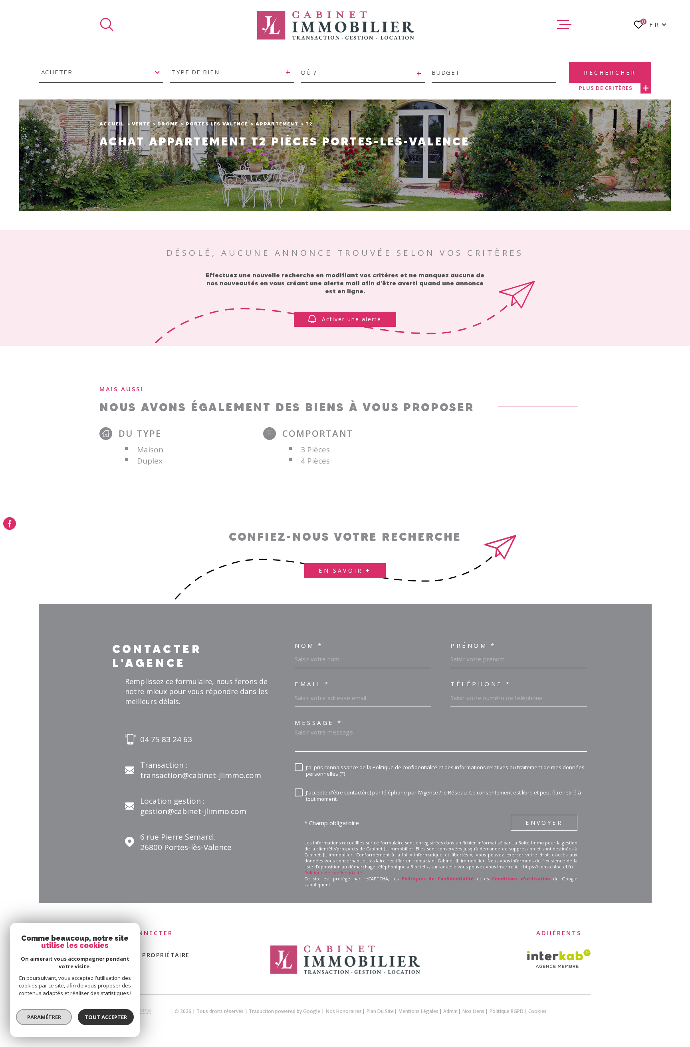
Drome (167, 124)
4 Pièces (315, 461)
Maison (150, 449)
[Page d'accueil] (335, 24)
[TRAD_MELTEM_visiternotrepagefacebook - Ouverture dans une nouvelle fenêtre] (9, 523)
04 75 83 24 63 (166, 739)
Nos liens (473, 1011)
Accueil (111, 124)
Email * (312, 684)
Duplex (150, 461)
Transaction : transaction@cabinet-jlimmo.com (200, 770)
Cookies (537, 1011)
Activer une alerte (352, 319)
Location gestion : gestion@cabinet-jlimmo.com (193, 806)
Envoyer (543, 823)
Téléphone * (480, 684)
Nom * (309, 646)
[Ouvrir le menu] (564, 24)
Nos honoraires (344, 1011)
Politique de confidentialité (333, 873)
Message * (319, 723)
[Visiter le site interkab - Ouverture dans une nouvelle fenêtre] (559, 958)
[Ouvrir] (106, 24)
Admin (450, 1011)
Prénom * (473, 646)
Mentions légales (418, 1011)
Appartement (277, 124)
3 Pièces (315, 449)
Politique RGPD (506, 1011)
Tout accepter (106, 1017)
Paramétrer (44, 1017)
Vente (141, 124)
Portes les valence (217, 124)
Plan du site (380, 1011)
